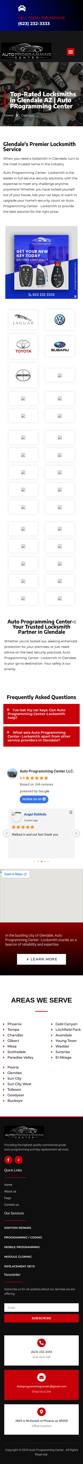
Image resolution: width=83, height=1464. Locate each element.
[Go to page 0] (34, 861)
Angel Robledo (35, 814)
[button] (6, 13)
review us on (32, 799)
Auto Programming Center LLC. (47, 771)
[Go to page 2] (41, 861)
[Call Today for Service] (24, 4)
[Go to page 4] (48, 861)
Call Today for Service (41, 15)
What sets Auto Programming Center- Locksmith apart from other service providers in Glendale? (39, 736)
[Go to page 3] (45, 861)
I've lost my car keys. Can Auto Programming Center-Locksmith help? (36, 714)
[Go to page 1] (38, 861)
